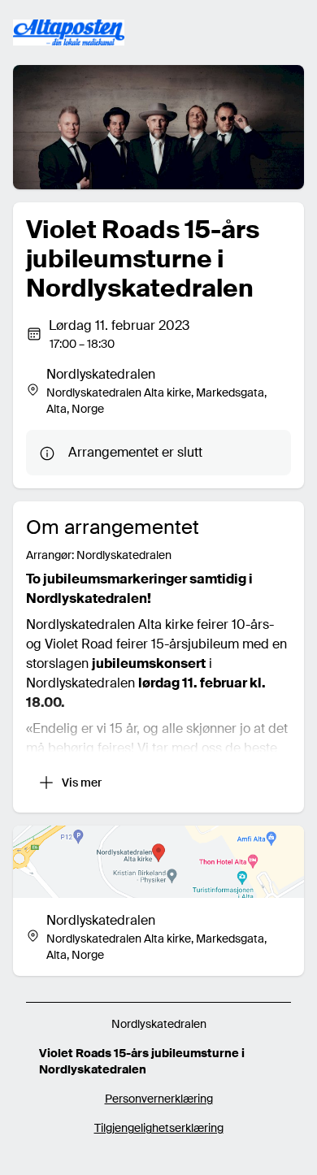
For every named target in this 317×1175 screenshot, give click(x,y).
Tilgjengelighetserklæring (159, 1128)
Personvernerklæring (159, 1098)
